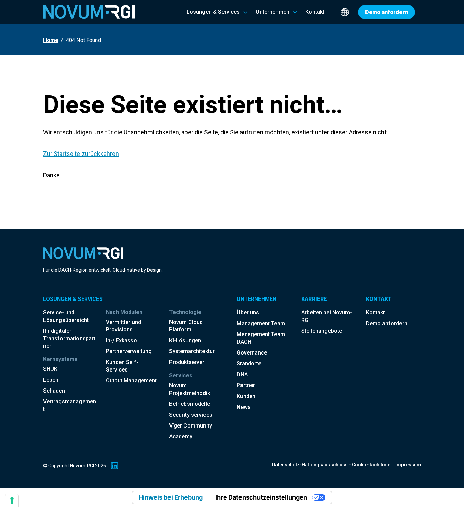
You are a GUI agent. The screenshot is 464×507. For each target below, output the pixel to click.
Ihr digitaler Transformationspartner (69, 338)
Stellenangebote (321, 331)
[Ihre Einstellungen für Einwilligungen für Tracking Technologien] (11, 500)
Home (50, 40)
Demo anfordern (386, 323)
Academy (180, 436)
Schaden (54, 390)
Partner (246, 385)
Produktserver (186, 362)
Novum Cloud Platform (186, 326)
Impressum (408, 464)
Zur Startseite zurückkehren (81, 153)
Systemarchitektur (192, 351)
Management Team (261, 323)
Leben (50, 380)
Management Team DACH (261, 338)
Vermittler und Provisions (123, 326)
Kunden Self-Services (122, 366)
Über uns (248, 312)
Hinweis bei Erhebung (171, 497)
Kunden (246, 396)
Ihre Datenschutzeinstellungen (261, 497)
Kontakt (375, 312)
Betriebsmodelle (189, 404)
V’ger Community (190, 425)
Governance (252, 352)
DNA (242, 374)
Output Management (131, 380)
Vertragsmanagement (69, 405)
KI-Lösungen (185, 340)
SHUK (50, 369)
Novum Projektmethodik (189, 389)
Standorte (249, 363)
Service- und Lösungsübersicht (66, 316)
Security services (190, 415)
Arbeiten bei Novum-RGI (326, 316)
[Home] (89, 11)
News (244, 407)
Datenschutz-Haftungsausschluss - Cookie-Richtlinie (331, 464)
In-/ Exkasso (121, 340)
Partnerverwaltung (129, 351)
